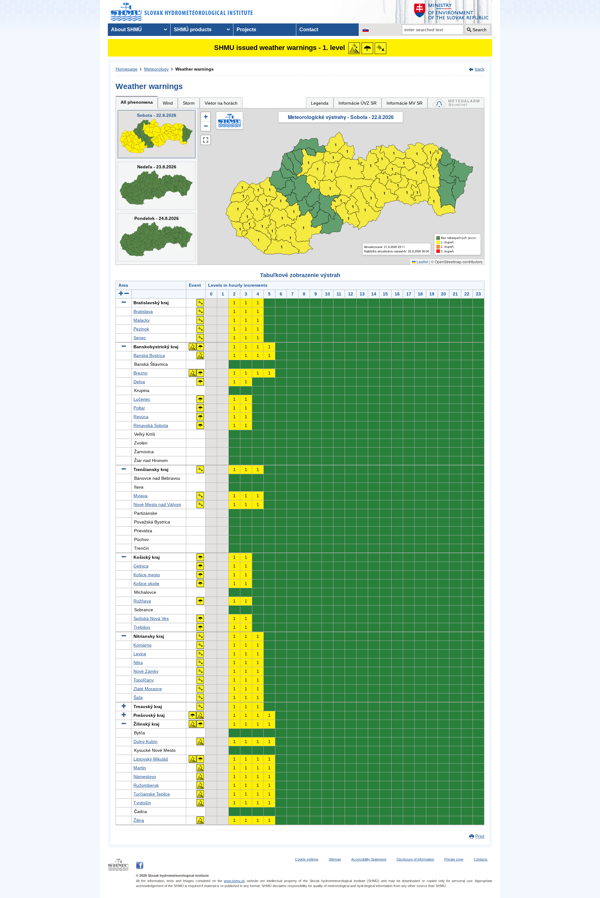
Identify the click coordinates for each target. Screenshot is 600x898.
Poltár (139, 407)
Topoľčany (143, 679)
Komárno (142, 644)
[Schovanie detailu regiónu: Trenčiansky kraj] (124, 469)
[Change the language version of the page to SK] (365, 29)
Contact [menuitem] (308, 29)
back (479, 69)
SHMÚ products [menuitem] (193, 29)
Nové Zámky (145, 671)
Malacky (141, 320)
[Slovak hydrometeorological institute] (182, 11)
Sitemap (335, 859)
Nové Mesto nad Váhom (157, 504)
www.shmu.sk (234, 881)
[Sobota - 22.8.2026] (156, 134)
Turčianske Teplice (151, 793)
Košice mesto (146, 574)
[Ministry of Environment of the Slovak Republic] (451, 11)
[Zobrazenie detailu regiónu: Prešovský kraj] (124, 715)
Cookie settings (306, 859)
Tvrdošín (142, 802)
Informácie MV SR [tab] (404, 103)
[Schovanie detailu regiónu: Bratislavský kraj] (124, 302)
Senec (139, 337)
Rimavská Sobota (150, 425)
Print (479, 836)
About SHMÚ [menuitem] (126, 29)
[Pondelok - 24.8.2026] (156, 237)
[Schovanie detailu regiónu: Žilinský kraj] (124, 724)
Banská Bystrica (149, 355)
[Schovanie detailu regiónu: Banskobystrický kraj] (124, 346)
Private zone (453, 859)
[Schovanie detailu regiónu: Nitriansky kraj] (124, 636)
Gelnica (140, 565)
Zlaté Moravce (147, 688)
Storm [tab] (189, 103)
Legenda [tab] (319, 103)
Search (479, 29)
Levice (139, 653)
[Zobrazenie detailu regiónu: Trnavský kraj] (124, 706)
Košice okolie (146, 583)
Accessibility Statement (368, 859)
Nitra (138, 662)
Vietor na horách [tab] (221, 103)
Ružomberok (146, 785)
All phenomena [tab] (137, 102)
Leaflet (422, 261)
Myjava (140, 495)
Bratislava (143, 311)
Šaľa (137, 697)
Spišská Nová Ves (151, 618)
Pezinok (141, 328)
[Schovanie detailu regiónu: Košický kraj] (124, 557)
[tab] (456, 102)
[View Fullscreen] (205, 140)
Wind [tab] (168, 103)
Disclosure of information (415, 859)
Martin (139, 767)
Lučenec (141, 399)
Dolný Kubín (145, 741)
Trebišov (141, 627)
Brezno (140, 372)
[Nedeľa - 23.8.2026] (156, 185)
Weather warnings (194, 69)
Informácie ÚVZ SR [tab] (357, 103)
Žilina (138, 820)
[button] (205, 117)
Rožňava (142, 600)
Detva (139, 381)
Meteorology (156, 69)
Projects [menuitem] (246, 29)
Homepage (127, 69)
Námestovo (144, 776)
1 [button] (240, 229)
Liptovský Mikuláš (150, 759)
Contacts (481, 859)
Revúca (140, 416)
